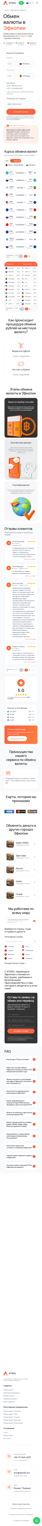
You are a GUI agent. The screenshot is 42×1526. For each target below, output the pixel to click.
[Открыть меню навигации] (37, 3)
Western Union (9, 1396)
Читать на (30, 559)
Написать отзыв (17, 738)
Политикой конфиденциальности (15, 118)
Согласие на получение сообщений (21, 1514)
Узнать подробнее (21, 356)
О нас (5, 1432)
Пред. (20, 256)
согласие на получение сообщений (16, 1040)
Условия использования (21, 1520)
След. (33, 256)
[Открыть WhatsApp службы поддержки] (21, 3)
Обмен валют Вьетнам (12, 1420)
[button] (25, 64)
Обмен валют (8, 1390)
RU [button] (30, 3)
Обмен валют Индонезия (13, 1423)
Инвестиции (8, 1435)
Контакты (7, 1438)
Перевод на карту (10, 1399)
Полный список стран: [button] (14, 963)
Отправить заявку (21, 112)
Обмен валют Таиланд (12, 1411)
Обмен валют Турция (11, 1417)
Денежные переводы (11, 1393)
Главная (5, 10)
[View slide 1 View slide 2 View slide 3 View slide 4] (21, 811)
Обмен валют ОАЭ (10, 1414)
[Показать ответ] (34, 1059)
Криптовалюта (9, 1402)
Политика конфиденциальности (21, 1508)
